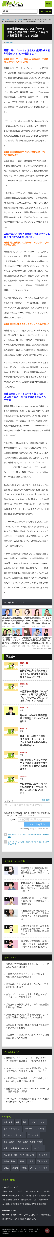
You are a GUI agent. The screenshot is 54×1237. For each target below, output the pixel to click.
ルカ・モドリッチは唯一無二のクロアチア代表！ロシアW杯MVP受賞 (28, 843)
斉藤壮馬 (9, 42)
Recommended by (39, 648)
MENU (48, 4)
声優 (20, 19)
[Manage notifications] (47, 1230)
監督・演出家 (9, 1142)
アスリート (40, 1129)
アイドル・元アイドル (38, 1168)
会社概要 (42, 1204)
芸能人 (6, 1168)
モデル (32, 1122)
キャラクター (43, 1155)
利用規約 (46, 800)
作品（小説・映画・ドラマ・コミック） (19, 1155)
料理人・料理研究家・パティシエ (17, 1148)
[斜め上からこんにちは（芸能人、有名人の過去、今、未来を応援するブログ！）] (12, 4)
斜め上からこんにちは (10, 19)
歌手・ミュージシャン (12, 1129)
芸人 (24, 1122)
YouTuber (28, 1129)
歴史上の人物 (42, 1161)
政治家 (22, 1161)
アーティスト (33, 1135)
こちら (16, 1219)
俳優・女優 (8, 1122)
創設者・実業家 (10, 1161)
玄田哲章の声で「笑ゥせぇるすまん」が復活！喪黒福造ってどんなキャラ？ (34, 673)
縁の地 (15, 1168)
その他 (23, 1168)
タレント (42, 1122)
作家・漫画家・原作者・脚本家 (30, 1142)
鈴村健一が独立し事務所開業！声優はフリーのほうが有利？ (34, 718)
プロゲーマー (38, 1148)
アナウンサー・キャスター (14, 1135)
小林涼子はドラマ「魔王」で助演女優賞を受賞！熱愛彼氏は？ (28, 835)
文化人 (30, 1161)
